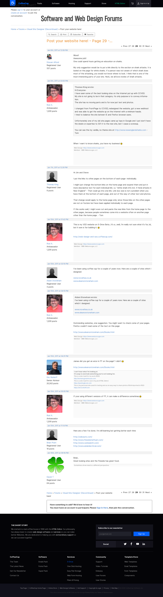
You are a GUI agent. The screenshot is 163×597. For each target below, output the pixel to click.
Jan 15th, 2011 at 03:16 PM (57, 264)
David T (50, 477)
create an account (19, 13)
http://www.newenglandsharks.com (130, 130)
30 (140, 46)
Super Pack (43, 571)
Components (129, 575)
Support (88, 3)
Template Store (131, 557)
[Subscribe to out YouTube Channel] (137, 544)
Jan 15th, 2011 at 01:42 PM (57, 219)
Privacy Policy (89, 592)
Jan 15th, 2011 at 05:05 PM (57, 391)
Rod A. (50, 105)
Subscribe (76, 34)
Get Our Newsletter (18, 571)
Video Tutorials (102, 566)
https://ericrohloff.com (82, 388)
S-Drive (70, 562)
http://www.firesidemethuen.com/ (88, 440)
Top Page (23, 588)
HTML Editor (120, 3)
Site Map (114, 588)
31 (143, 46)
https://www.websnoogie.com (93, 148)
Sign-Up (141, 534)
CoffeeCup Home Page (37, 588)
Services (71, 557)
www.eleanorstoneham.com (85, 281)
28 (133, 46)
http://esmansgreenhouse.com (85, 378)
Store (104, 3)
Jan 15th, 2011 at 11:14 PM (57, 426)
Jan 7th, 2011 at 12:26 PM (57, 167)
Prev (125, 46)
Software (55, 3)
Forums (21, 29)
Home (13, 29)
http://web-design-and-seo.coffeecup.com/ (92, 236)
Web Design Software (67, 588)
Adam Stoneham (54, 280)
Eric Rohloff (52, 377)
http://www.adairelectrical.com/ (87, 446)
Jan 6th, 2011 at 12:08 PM (57, 50)
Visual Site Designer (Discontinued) (42, 29)
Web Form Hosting (74, 575)
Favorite (89, 34)
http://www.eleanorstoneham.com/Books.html (93, 332)
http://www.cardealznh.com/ (86, 443)
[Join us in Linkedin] (144, 544)
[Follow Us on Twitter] (125, 544)
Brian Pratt (51, 442)
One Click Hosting (74, 566)
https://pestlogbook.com (83, 383)
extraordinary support (65, 535)
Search (53, 34)
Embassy (99, 571)
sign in (20, 10)
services (57, 532)
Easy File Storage (74, 571)
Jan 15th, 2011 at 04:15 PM (57, 291)
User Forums (101, 575)
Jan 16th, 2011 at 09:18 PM (57, 453)
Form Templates (130, 571)
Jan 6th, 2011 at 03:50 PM (57, 81)
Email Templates (130, 566)
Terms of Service (103, 592)
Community (101, 557)
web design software (41, 532)
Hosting (72, 3)
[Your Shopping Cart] (132, 3)
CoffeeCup (15, 557)
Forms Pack (43, 566)
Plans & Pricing (73, 580)
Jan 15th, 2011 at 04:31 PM (57, 356)
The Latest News (17, 566)
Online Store (52, 588)
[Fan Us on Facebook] (131, 544)
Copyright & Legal (95, 588)
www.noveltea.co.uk (82, 278)
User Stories (101, 580)
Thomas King (52, 184)
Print (64, 34)
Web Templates (130, 562)
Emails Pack (43, 562)
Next (147, 46)
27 (129, 46)
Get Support (81, 588)
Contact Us (14, 575)
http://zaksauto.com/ (82, 437)
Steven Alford (53, 62)
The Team (14, 562)
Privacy (106, 588)
